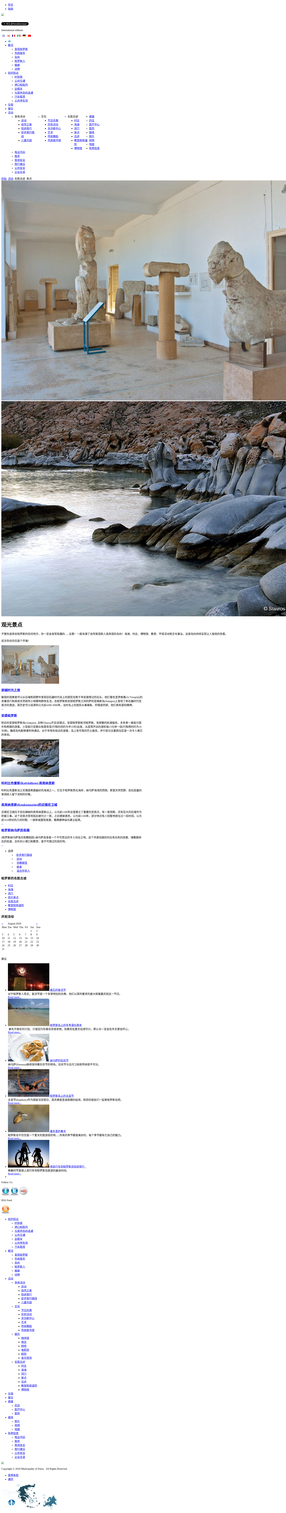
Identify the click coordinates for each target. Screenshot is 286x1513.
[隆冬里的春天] (29, 1131)
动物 (17, 1274)
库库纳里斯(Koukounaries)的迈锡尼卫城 (29, 804)
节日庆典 (26, 1310)
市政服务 (20, 1258)
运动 (23, 1286)
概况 (10, 1250)
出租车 (19, 1239)
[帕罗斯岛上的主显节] (29, 1095)
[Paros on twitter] (14, 1194)
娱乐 (17, 1334)
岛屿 (17, 1262)
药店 (17, 1405)
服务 (17, 1441)
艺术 (23, 1322)
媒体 (10, 1417)
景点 (23, 1377)
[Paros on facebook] (5, 1194)
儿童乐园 (26, 1302)
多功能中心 (27, 1318)
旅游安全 (20, 1445)
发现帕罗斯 (21, 1254)
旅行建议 (20, 1449)
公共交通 (20, 1235)
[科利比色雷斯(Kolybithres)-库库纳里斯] (30, 776)
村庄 (23, 1365)
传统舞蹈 (26, 1326)
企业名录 (20, 1457)
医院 (17, 1413)
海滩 (23, 1369)
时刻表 (19, 1223)
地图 (17, 1429)
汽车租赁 (20, 1246)
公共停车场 (21, 1243)
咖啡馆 (25, 1338)
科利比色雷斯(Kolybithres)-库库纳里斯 (28, 783)
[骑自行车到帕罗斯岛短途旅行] (29, 1166)
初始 (4, 178)
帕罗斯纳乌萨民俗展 (15, 830)
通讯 (10, 1479)
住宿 (10, 1393)
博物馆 (25, 1389)
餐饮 (10, 1397)
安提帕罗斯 (9, 715)
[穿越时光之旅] (30, 682)
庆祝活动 (26, 1314)
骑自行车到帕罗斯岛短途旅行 (68, 1166)
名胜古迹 (20, 1361)
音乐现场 (26, 1358)
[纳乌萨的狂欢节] (29, 1060)
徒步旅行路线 (29, 1298)
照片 (17, 1421)
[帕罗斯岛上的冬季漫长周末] (29, 1025)
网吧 (23, 1346)
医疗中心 (20, 1409)
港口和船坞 (21, 1227)
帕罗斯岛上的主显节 (62, 1095)
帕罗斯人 (20, 1266)
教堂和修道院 (29, 1385)
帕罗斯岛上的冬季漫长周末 (66, 1025)
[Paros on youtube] (23, 1194)
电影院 (25, 1350)
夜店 (23, 1342)
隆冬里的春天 (58, 1131)
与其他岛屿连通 (24, 1231)
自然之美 (26, 1290)
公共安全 (20, 1453)
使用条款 (13, 1475)
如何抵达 (13, 1219)
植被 (17, 1270)
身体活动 (20, 1282)
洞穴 (23, 1373)
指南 (10, 8)
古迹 (23, 1381)
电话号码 (20, 1437)
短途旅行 (26, 1294)
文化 (17, 1306)
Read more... (14, 997)
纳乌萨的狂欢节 (59, 1060)
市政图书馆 (27, 1330)
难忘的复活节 (58, 990)
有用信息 (13, 1433)
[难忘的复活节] (29, 990)
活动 (10, 178)
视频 (17, 1425)
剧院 (23, 1354)
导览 (10, 4)
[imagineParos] (2, 15)
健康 (10, 1401)
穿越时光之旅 (10, 690)
